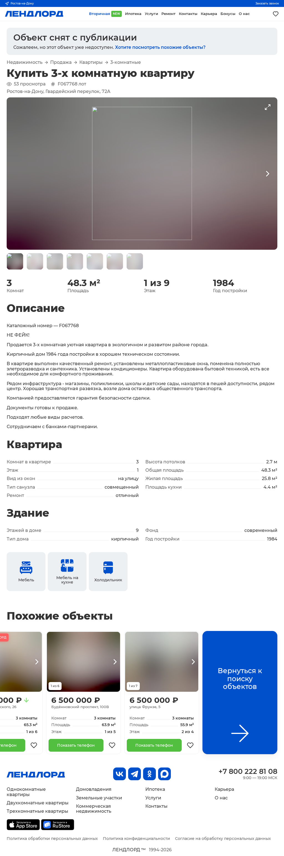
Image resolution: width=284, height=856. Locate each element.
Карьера (224, 789)
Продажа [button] (61, 62)
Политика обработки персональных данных (52, 838)
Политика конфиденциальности (136, 838)
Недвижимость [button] (24, 62)
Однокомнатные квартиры (26, 792)
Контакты (156, 806)
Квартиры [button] (91, 62)
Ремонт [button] (168, 14)
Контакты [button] (188, 14)
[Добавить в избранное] (33, 745)
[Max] (164, 773)
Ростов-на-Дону (22, 3)
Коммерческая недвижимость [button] (93, 809)
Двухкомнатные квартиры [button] (38, 803)
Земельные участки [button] (99, 798)
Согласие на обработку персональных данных (223, 838)
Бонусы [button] (227, 14)
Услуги (153, 798)
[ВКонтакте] (119, 773)
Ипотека (155, 789)
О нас (221, 798)
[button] (15, 261)
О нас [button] (244, 14)
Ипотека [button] (133, 14)
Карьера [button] (209, 14)
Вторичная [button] (104, 14)
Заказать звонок (267, 3)
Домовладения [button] (93, 789)
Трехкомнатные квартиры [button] (37, 811)
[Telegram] (134, 773)
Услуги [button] (151, 14)
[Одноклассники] (149, 773)
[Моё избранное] (275, 14)
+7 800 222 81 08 (248, 771)
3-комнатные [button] (125, 62)
